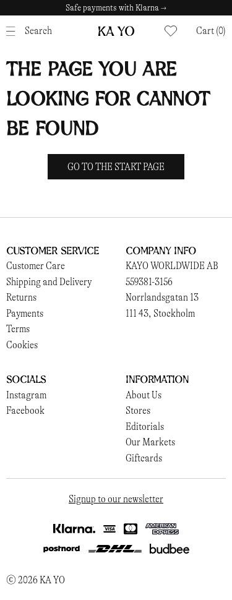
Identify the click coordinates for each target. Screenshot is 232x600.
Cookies (22, 345)
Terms (18, 329)
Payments (24, 313)
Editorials (145, 426)
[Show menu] (14, 31)
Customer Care (35, 266)
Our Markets (150, 442)
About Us (143, 395)
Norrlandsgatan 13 (162, 297)
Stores (138, 410)
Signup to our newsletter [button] (116, 499)
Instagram (26, 395)
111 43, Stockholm (160, 313)
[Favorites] (171, 31)
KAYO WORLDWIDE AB (172, 266)
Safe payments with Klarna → (116, 7)
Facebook (25, 410)
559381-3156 (149, 282)
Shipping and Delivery (49, 282)
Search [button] (38, 30)
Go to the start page (116, 167)
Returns (21, 297)
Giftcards (144, 458)
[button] (211, 31)
